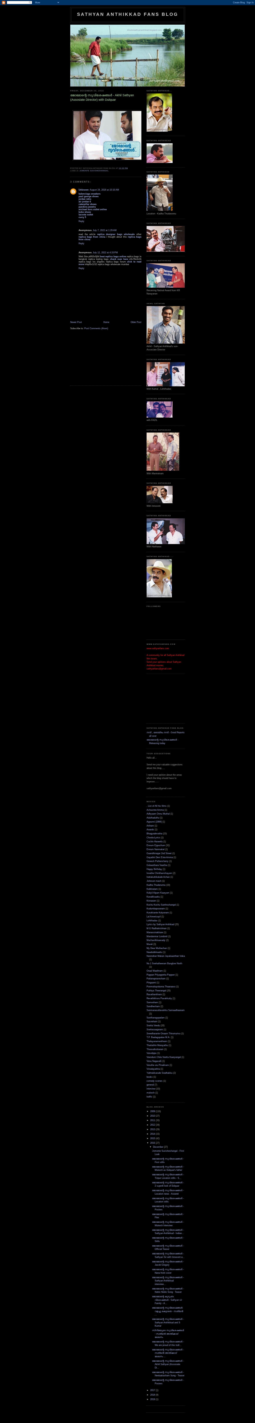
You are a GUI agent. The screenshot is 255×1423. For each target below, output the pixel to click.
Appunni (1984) (154, 821)
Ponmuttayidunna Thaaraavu (161, 986)
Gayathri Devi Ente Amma (160, 857)
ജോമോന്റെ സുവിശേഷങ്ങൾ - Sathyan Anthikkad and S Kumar (168, 1322)
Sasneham (152, 1021)
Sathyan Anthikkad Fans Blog (127, 14)
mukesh (151, 1092)
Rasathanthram (154, 994)
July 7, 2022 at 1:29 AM (105, 230)
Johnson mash (154, 881)
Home (106, 322)
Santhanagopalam (156, 1017)
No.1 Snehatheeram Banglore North (164, 963)
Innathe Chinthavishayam (159, 873)
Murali (150, 944)
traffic (149, 1096)
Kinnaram (151, 900)
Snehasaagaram (155, 1029)
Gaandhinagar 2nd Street (159, 853)
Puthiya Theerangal (156, 990)
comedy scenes (155, 1081)
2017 (153, 1390)
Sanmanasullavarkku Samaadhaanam (166, 1010)
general (150, 1084)
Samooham (152, 1002)
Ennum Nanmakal (155, 849)
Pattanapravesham (156, 978)
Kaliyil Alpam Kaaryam (158, 892)
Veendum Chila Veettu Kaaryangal (164, 1057)
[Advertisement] (96, 359)
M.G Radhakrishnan (157, 928)
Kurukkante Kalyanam (158, 912)
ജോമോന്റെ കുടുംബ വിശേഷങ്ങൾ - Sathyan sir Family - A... (167, 1300)
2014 (153, 1134)
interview (151, 1088)
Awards (150, 829)
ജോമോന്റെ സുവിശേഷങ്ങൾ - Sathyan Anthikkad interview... (168, 1280)
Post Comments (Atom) (96, 328)
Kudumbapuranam (156, 908)
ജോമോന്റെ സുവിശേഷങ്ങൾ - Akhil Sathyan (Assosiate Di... (168, 1364)
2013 (153, 1129)
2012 (153, 1125)
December (158, 1147)
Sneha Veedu (153, 1025)
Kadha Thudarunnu (156, 885)
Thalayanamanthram (157, 1041)
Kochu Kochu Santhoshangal (161, 904)
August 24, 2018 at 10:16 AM (104, 189)
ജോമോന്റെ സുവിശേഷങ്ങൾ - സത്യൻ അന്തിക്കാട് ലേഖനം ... (168, 1353)
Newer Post (76, 322)
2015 (153, 1138)
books (150, 1077)
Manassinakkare (155, 932)
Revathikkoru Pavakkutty (159, 998)
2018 (153, 1394)
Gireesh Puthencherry (157, 861)
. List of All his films (157, 806)
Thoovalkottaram (155, 1049)
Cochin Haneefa (155, 841)
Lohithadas (152, 920)
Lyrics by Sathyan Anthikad (160, 924)
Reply (81, 221)
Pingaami (151, 982)
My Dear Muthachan (157, 948)
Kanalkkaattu (153, 896)
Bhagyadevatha (154, 833)
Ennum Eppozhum (156, 845)
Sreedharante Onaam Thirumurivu (163, 1033)
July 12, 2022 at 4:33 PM (105, 252)
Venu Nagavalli (154, 1061)
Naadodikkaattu (154, 952)
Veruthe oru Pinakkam (158, 1065)
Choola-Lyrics (153, 837)
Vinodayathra (153, 1069)
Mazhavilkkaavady (156, 940)
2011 (153, 1120)
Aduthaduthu (153, 817)
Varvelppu (151, 1053)
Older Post (136, 322)
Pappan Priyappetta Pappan (161, 974)
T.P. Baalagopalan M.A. (158, 1037)
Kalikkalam (152, 889)
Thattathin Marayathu (157, 1045)
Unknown (84, 189)
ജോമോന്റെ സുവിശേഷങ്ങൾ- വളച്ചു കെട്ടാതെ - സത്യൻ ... (167, 1311)
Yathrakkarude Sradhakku (159, 1073)
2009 (153, 1111)
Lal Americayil (154, 916)
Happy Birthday (154, 869)
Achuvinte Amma (155, 810)
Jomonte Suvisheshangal (94, 171)
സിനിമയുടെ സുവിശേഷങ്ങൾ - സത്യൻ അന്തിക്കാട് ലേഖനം (168, 1333)
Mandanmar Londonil (157, 936)
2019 (153, 1399)
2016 (153, 1143)
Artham (150, 825)
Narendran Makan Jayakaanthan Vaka (166, 956)
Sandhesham (153, 1006)
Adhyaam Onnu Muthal (158, 813)
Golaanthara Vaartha (157, 865)
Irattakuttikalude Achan (158, 877)
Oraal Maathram (155, 970)
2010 (153, 1115)
